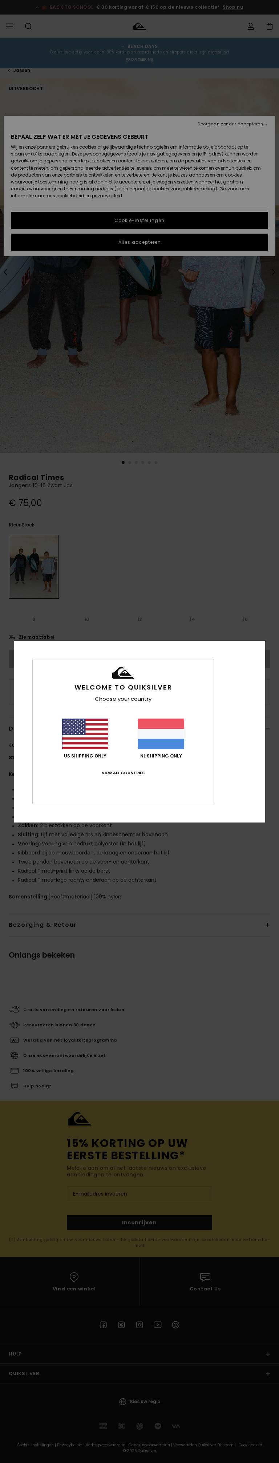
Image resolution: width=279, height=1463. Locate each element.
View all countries (123, 773)
